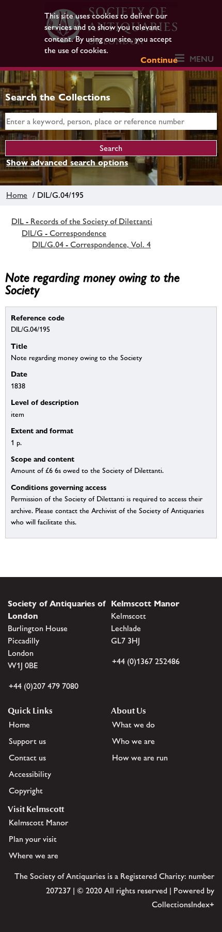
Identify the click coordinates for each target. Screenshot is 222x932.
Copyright (26, 790)
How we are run (140, 757)
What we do (133, 725)
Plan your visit (33, 839)
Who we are (133, 741)
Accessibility (30, 774)
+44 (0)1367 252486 (146, 661)
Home (16, 195)
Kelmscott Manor (38, 822)
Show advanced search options (67, 162)
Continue (159, 60)
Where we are (33, 855)
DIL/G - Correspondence (64, 233)
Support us (27, 741)
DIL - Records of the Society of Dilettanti (81, 221)
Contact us (27, 757)
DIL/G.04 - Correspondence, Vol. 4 (91, 244)
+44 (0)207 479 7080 (43, 686)
